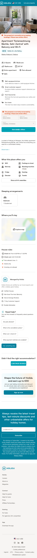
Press (4, 500)
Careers (4, 478)
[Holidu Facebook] (22, 542)
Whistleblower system (19, 555)
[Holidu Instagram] (14, 542)
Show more (5, 149)
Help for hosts (6, 497)
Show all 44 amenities (18, 180)
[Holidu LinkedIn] (18, 542)
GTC (11, 552)
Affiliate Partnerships (8, 503)
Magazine (5, 484)
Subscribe (18, 435)
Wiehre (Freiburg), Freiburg (10, 54)
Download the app (8, 525)
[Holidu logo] (5, 3)
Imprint (6, 552)
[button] (18, 229)
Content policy (29, 552)
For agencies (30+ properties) (11, 516)
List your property (29, 3)
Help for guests (7, 494)
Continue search (18, 363)
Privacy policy (19, 552)
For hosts (5, 513)
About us (5, 481)
